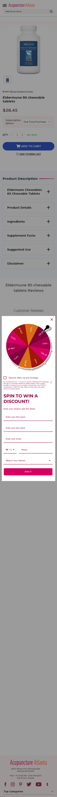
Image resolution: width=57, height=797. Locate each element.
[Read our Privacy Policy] (51, 382)
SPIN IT (28, 472)
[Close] (51, 319)
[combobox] (10, 450)
